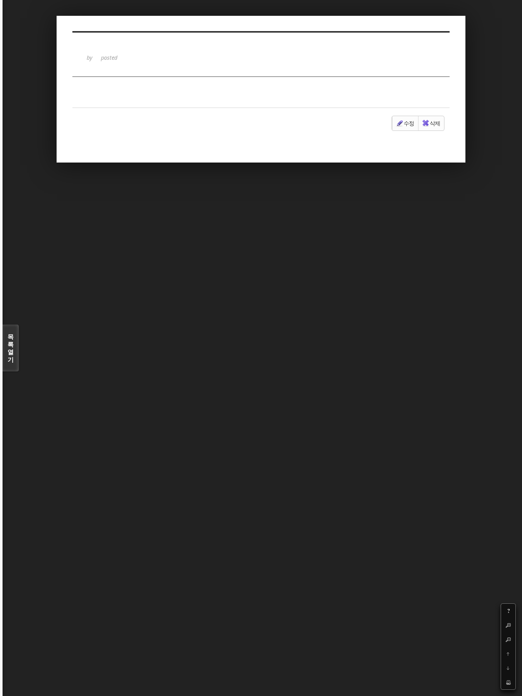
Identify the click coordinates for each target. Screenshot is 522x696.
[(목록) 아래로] (508, 668)
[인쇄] (508, 682)
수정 (409, 123)
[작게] (508, 639)
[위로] (508, 654)
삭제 (435, 123)
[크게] (508, 625)
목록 (11, 348)
